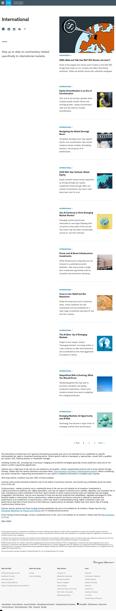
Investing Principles (91, 592)
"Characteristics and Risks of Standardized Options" (75, 471)
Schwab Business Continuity (46, 604)
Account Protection (63, 579)
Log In (14, 38)
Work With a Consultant (65, 592)
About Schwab (62, 586)
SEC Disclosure (92, 604)
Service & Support (63, 582)
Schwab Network (90, 579)
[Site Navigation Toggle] (3, 3)
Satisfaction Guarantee (64, 576)
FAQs (30, 607)
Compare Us (61, 573)
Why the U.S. (89, 589)
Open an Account (14, 31)
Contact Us (14, 52)
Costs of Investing (35, 576)
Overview (88, 573)
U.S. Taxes (88, 595)
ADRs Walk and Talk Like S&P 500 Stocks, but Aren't (84, 60)
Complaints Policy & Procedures (65, 604)
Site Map (43, 607)
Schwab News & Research (93, 598)
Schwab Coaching (91, 582)
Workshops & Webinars (92, 576)
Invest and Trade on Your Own (67, 589)
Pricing (31, 573)
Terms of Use (102, 604)
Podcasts (88, 586)
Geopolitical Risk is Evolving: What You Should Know (76, 376)
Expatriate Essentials (63, 595)
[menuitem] (14, 13)
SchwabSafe (83, 604)
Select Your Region (13, 45)
